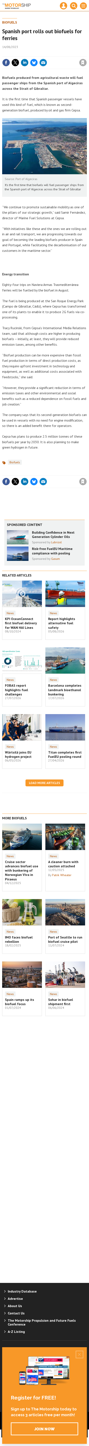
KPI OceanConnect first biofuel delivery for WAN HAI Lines (21, 623)
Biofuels (9, 22)
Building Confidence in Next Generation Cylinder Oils (53, 534)
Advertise (15, 1298)
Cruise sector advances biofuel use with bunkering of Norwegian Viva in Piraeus (21, 870)
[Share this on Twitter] (15, 62)
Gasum (55, 559)
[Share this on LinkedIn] (25, 62)
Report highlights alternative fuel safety (61, 623)
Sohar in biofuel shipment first (60, 1001)
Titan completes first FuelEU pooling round (65, 754)
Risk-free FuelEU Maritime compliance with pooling (52, 551)
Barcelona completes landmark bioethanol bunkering (64, 689)
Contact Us (16, 1313)
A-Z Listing (16, 1331)
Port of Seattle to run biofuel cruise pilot (65, 939)
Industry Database (22, 1291)
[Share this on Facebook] (6, 62)
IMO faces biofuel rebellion (19, 939)
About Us (15, 1306)
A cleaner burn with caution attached (63, 864)
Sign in (32, 53)
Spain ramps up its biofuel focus (19, 1001)
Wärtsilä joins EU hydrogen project (18, 754)
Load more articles (44, 783)
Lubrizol (56, 542)
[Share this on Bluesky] (34, 62)
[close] (86, 53)
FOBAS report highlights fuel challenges (16, 689)
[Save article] (83, 62)
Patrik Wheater (62, 875)
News (10, 613)
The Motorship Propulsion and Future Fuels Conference (42, 1322)
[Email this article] (43, 62)
